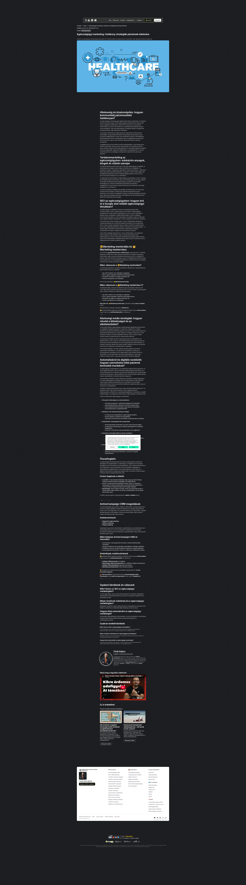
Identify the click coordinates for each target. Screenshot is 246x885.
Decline (123, 447)
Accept (133, 447)
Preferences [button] (128, 444)
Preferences (112, 447)
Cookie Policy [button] (132, 442)
